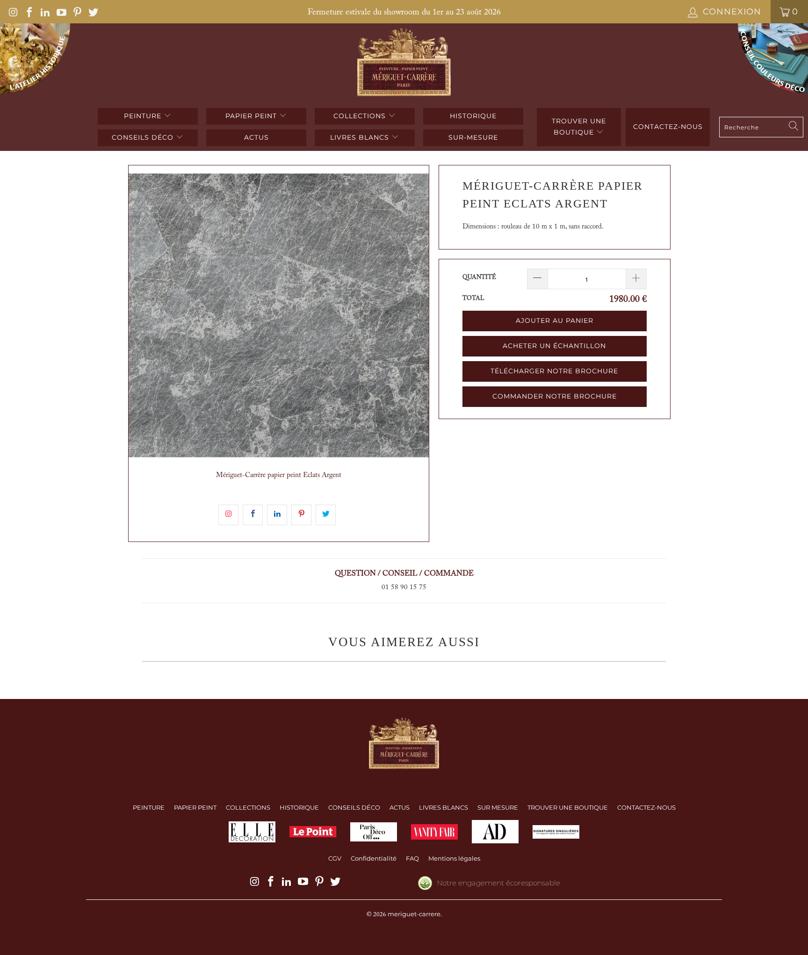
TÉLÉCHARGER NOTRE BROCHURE (554, 371)
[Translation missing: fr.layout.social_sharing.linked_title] (277, 515)
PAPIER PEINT (252, 116)
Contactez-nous (668, 126)
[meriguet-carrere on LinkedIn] (44, 11)
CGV (334, 858)
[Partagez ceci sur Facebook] (253, 515)
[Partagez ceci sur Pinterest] (301, 515)
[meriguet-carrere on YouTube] (60, 11)
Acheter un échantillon (554, 346)
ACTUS (256, 137)
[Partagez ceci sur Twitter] (326, 515)
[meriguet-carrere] (404, 63)
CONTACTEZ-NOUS (646, 807)
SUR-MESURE (473, 137)
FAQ (412, 858)
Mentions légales (454, 858)
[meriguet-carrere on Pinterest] (76, 11)
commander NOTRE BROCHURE (554, 396)
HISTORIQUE (473, 116)
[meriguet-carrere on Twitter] (92, 11)
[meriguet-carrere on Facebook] (28, 11)
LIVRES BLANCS (360, 137)
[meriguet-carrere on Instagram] (12, 11)
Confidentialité (374, 858)
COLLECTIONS (360, 116)
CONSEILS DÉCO (144, 137)
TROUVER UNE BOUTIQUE (579, 126)
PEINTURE (144, 116)
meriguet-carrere (414, 914)
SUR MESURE (497, 807)
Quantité (479, 277)
